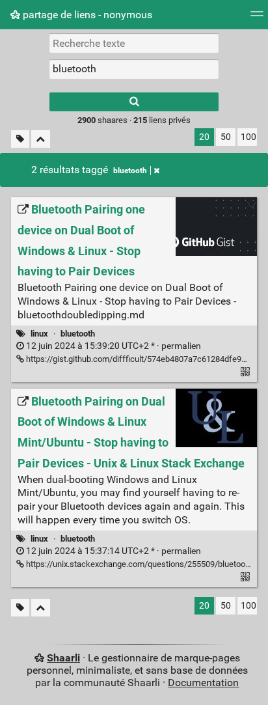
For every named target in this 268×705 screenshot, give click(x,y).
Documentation (203, 682)
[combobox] (134, 69)
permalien (112, 346)
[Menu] (257, 18)
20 (204, 137)
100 (248, 137)
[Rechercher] (134, 101)
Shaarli (63, 658)
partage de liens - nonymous (86, 14)
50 (226, 137)
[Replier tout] (40, 139)
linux (39, 334)
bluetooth (130, 170)
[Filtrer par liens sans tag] (20, 139)
